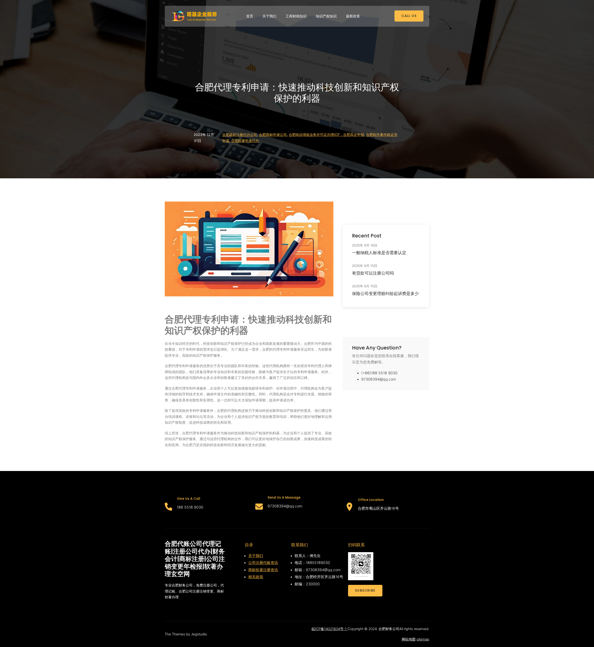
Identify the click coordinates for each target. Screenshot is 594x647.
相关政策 (255, 576)
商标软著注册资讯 (263, 569)
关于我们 (255, 555)
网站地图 (409, 639)
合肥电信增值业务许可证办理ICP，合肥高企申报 (326, 134)
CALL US (408, 15)
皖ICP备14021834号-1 (330, 629)
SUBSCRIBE (365, 590)
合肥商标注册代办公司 (239, 134)
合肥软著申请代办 (245, 140)
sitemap (422, 639)
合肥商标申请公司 (273, 134)
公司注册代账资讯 (263, 562)
